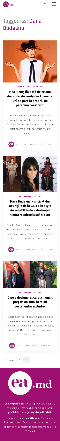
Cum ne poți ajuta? (15, 403)
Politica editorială (41, 412)
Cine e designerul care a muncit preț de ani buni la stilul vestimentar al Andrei (30, 302)
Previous (10, 360)
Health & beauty (35, 87)
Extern (20, 87)
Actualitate (25, 196)
